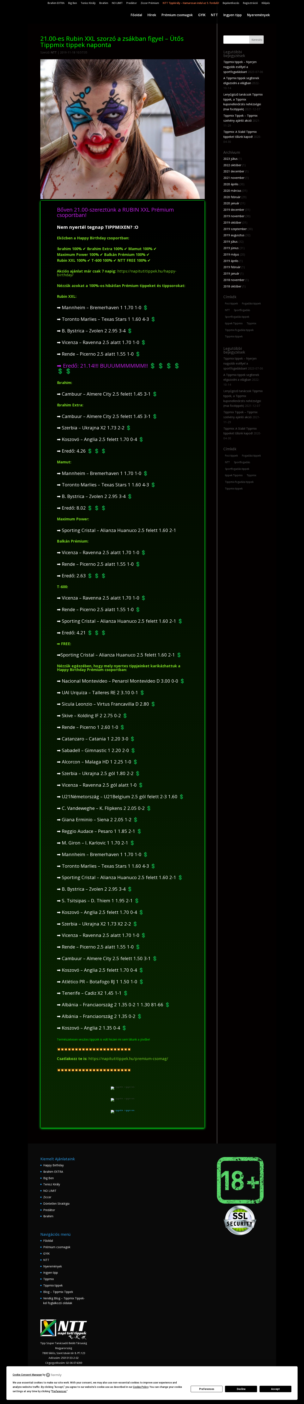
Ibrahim (103, 3)
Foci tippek (231, 303)
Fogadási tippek (251, 303)
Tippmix (251, 323)
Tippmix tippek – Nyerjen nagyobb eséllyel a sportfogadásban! (240, 67)
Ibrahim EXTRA (56, 3)
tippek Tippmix (234, 323)
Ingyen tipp (232, 15)
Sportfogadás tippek (237, 317)
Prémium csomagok (177, 15)
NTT (214, 15)
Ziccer (47, 1197)
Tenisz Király (88, 3)
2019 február (232, 267)
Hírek (151, 15)
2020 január (231, 203)
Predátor (131, 3)
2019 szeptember (235, 229)
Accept (275, 1389)
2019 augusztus (233, 235)
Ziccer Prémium (150, 3)
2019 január (231, 273)
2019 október (232, 222)
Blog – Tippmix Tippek (58, 1292)
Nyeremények (258, 15)
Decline (241, 1389)
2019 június (231, 248)
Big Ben (72, 3)
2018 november (233, 280)
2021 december (233, 171)
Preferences (206, 1389)
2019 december (233, 210)
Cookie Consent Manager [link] (27, 1374)
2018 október (232, 286)
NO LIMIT (117, 3)
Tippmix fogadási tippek (239, 330)
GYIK (202, 15)
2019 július (230, 241)
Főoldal (136, 15)
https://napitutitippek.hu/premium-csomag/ (128, 1058)
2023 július (230, 159)
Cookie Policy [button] (140, 1387)
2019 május (231, 254)
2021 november (233, 178)
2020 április (230, 184)
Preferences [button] (59, 1391)
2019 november (233, 216)
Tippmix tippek (234, 336)
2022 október (232, 165)
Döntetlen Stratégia (56, 1203)
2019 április (230, 261)
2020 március (232, 191)
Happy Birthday (53, 1165)
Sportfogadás (242, 310)
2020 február (232, 197)
